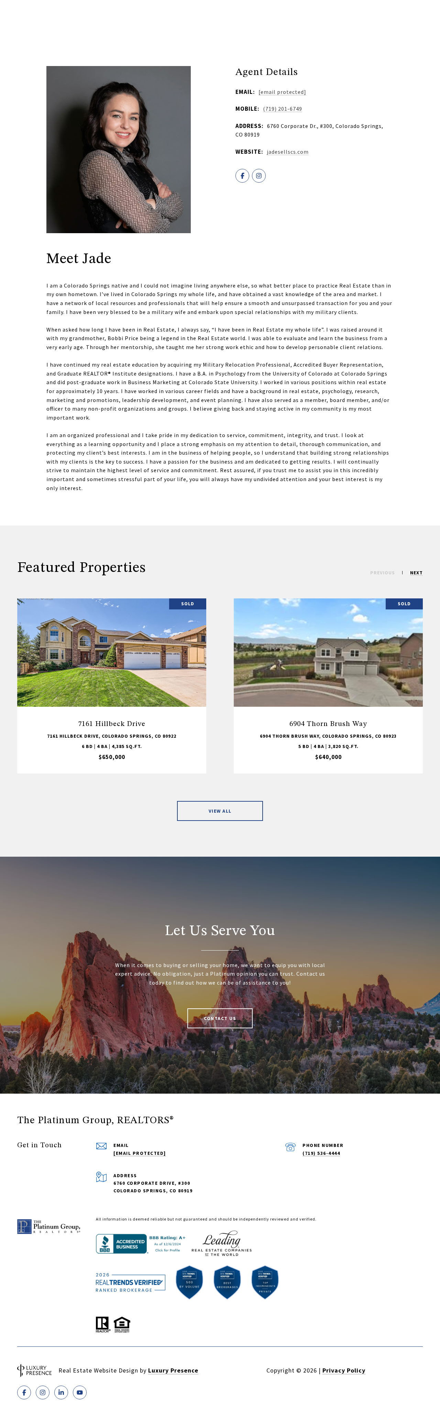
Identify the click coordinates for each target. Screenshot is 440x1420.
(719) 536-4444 (321, 1153)
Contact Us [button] (220, 1018)
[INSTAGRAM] (259, 176)
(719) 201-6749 (282, 108)
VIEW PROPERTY (112, 686)
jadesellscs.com (288, 151)
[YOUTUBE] (80, 1392)
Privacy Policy (343, 1370)
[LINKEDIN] (61, 1392)
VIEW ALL (220, 811)
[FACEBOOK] (242, 176)
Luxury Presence (173, 1370)
